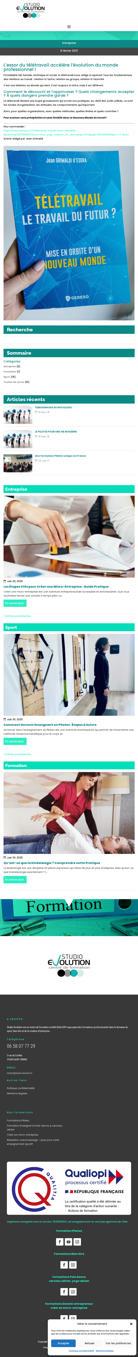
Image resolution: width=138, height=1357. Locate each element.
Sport (7, 377)
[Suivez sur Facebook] (59, 1242)
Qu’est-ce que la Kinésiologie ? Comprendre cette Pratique (52, 863)
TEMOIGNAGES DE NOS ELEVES (53, 407)
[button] (131, 1324)
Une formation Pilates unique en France (60, 456)
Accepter (63, 1343)
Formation (10, 371)
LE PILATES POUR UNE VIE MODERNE (56, 431)
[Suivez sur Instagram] (77, 1242)
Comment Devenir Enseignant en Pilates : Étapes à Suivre (50, 725)
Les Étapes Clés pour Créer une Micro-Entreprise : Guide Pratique (56, 586)
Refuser (90, 1343)
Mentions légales (105, 1350)
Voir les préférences (118, 1343)
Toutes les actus (14, 382)
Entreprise (69, 43)
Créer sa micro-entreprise (22, 1134)
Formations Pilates (18, 1120)
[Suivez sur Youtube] (68, 1242)
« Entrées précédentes (17, 616)
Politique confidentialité (81, 1350)
